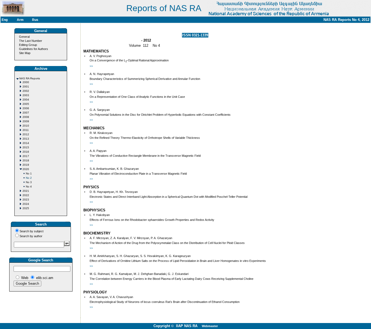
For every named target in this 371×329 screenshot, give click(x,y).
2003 (26, 95)
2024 (26, 203)
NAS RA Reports (29, 78)
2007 (26, 112)
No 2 (29, 177)
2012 (26, 134)
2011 (26, 130)
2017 (26, 156)
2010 (26, 125)
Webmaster (210, 326)
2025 (26, 208)
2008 (26, 116)
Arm (20, 20)
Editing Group (28, 44)
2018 (26, 160)
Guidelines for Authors (33, 49)
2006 (26, 108)
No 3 (29, 182)
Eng (5, 20)
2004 (26, 99)
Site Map (24, 53)
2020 (26, 169)
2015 (26, 147)
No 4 (29, 186)
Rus (35, 20)
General (24, 36)
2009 (26, 121)
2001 (26, 86)
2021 (26, 190)
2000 (26, 82)
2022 (26, 195)
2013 (26, 138)
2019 (26, 164)
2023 (26, 199)
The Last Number (30, 40)
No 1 (29, 173)
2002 (26, 90)
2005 (26, 103)
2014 (26, 143)
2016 (26, 151)
